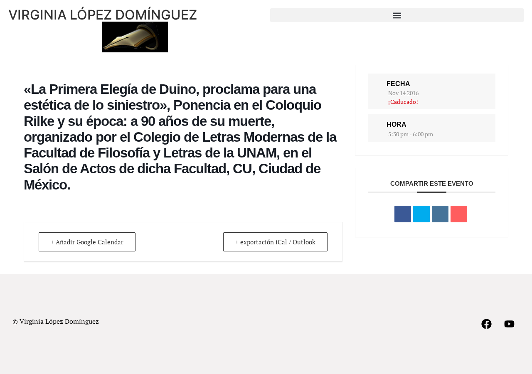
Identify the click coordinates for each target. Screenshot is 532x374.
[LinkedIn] (440, 214)
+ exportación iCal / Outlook (275, 242)
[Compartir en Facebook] (402, 214)
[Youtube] (509, 324)
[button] (397, 15)
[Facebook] (486, 324)
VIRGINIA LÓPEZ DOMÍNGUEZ (102, 15)
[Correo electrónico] (459, 214)
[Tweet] (421, 214)
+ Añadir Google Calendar (87, 242)
